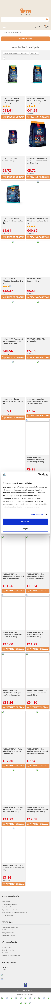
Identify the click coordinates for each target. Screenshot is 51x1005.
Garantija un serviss (8, 950)
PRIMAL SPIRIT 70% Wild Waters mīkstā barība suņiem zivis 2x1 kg (36, 634)
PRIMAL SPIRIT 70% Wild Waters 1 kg (36, 340)
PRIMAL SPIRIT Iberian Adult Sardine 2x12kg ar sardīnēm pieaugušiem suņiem (12, 693)
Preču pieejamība (7, 907)
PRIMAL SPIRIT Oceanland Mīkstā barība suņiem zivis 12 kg (12, 281)
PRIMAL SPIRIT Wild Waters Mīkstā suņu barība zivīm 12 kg (37, 221)
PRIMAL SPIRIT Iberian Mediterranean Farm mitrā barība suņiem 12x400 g (37, 809)
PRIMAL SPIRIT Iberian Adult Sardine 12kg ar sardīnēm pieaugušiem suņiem (11, 100)
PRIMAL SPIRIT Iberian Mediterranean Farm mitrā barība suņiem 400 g (37, 401)
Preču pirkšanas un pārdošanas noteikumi (15, 912)
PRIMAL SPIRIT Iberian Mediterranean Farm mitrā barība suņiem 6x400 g (37, 751)
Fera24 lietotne (6, 947)
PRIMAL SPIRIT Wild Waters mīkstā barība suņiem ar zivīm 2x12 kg (13, 751)
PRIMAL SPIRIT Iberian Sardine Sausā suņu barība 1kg (12, 401)
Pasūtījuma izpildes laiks (9, 904)
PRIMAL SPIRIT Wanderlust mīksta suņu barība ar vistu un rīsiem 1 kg (37, 161)
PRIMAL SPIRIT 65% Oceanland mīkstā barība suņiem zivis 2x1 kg (12, 634)
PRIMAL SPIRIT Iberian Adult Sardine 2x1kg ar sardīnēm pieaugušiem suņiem (35, 576)
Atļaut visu (25, 522)
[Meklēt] (47, 19)
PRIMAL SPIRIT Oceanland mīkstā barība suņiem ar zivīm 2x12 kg (36, 693)
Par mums (5, 967)
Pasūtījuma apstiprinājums (10, 927)
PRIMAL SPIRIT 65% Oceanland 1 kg (34, 280)
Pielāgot (24, 529)
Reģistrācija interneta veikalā (10, 910)
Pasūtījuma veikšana (8, 933)
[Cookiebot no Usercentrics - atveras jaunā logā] (38, 474)
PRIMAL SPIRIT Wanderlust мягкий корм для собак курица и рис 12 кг (12, 341)
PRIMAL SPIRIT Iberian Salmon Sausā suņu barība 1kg (12, 221)
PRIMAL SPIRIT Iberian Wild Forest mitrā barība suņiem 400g (13, 868)
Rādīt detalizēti (37, 514)
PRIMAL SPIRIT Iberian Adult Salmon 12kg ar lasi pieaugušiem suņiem (36, 100)
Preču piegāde (6, 901)
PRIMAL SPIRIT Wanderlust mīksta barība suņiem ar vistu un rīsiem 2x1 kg (13, 809)
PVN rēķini (5, 953)
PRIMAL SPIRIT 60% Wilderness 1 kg (9, 160)
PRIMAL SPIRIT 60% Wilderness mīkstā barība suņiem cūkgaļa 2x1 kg (36, 459)
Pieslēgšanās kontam (8, 935)
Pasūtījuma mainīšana (8, 930)
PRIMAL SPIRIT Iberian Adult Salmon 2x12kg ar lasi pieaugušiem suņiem (13, 576)
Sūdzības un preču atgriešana (11, 955)
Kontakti (4, 969)
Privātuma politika (7, 915)
